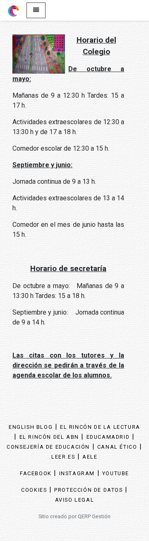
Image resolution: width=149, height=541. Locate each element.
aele (89, 457)
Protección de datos (88, 490)
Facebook (36, 473)
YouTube (115, 473)
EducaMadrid (108, 437)
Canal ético (117, 447)
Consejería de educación (48, 447)
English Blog (31, 427)
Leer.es (63, 457)
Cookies (34, 490)
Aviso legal (74, 500)
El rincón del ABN (49, 437)
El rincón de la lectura (100, 427)
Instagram (77, 473)
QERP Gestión (94, 516)
